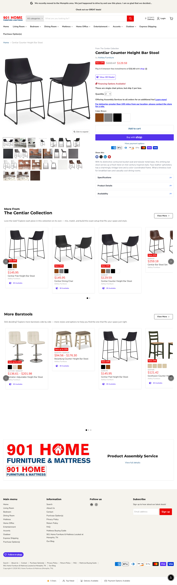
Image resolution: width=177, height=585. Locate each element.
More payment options (134, 143)
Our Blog (50, 541)
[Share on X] (101, 156)
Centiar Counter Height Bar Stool (116, 281)
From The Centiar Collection (107, 48)
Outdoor (130, 26)
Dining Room (50, 26)
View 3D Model (107, 77)
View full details (132, 462)
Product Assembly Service (132, 456)
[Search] (130, 18)
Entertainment (101, 26)
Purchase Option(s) (12, 34)
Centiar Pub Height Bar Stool (21, 276)
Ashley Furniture (106, 57)
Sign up (166, 511)
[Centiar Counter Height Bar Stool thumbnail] (8, 143)
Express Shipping (148, 26)
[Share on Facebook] (96, 156)
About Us (51, 508)
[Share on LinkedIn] (105, 156)
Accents (117, 26)
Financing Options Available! (111, 83)
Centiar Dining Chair (63, 281)
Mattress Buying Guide (56, 530)
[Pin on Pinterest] (109, 156)
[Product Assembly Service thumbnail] (26, 471)
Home (6, 26)
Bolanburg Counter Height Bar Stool (71, 358)
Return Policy (52, 523)
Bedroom (34, 26)
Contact (50, 512)
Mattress (66, 26)
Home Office (82, 26)
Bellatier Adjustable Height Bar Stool (25, 377)
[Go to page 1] (87, 298)
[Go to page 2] (89, 298)
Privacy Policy (53, 519)
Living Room (19, 26)
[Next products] (171, 261)
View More (162, 215)
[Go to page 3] (90, 430)
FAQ (48, 527)
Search (49, 504)
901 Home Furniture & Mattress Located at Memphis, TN (24, 566)
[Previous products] (6, 261)
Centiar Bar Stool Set (158, 264)
